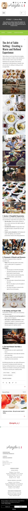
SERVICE (13, 372)
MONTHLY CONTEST (7, 457)
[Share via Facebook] (3, 382)
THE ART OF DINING (18, 32)
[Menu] (3, 12)
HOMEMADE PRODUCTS (8, 453)
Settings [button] (14, 509)
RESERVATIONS (6, 452)
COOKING (9, 32)
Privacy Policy (8, 503)
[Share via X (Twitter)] (6, 382)
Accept (20, 506)
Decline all (7, 506)
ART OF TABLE (6, 372)
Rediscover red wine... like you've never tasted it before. (13, 412)
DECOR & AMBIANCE (7, 375)
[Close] (26, 500)
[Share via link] (12, 382)
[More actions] (24, 39)
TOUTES (3, 32)
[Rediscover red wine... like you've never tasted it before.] (14, 402)
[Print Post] (16, 382)
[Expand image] (14, 74)
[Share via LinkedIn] (9, 382)
